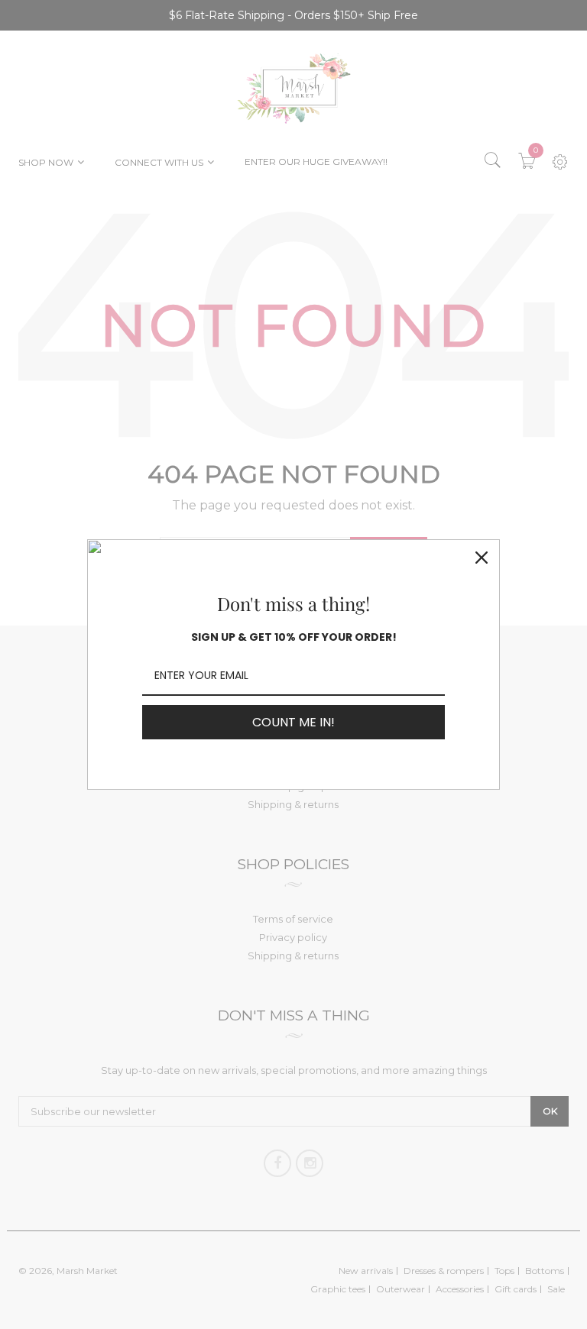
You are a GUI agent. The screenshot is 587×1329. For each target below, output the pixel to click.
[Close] (481, 557)
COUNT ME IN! (293, 722)
